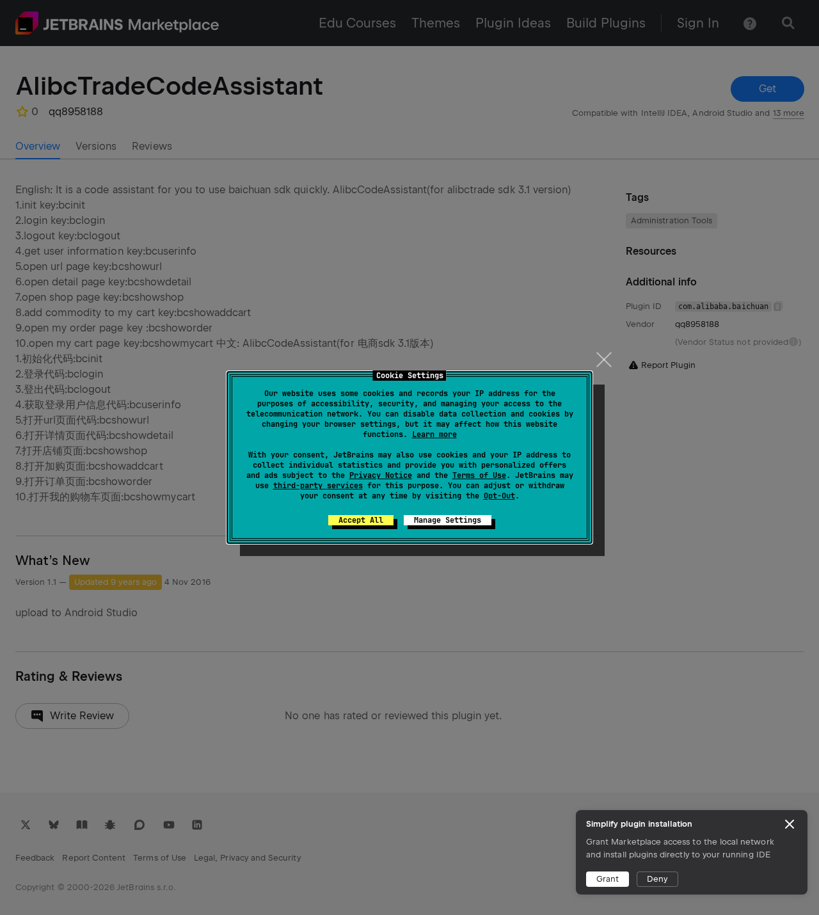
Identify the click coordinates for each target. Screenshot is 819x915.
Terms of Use (479, 475)
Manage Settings (447, 520)
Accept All (360, 520)
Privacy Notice (380, 475)
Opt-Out (499, 496)
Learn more (434, 434)
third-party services (318, 486)
